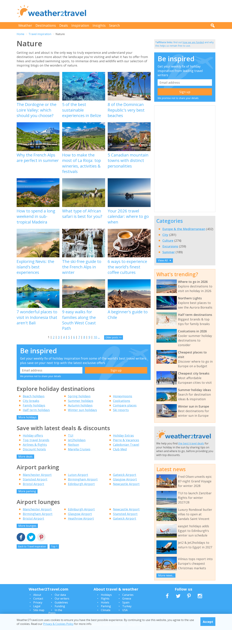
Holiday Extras (123, 435)
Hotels (105, 602)
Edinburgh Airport (81, 484)
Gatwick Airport (124, 475)
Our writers (62, 598)
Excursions (170, 246)
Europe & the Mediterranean (183, 229)
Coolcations (121, 401)
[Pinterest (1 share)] (41, 537)
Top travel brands (36, 440)
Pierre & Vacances (126, 440)
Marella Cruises (79, 449)
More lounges (27, 526)
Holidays (106, 595)
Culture (167, 240)
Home (20, 34)
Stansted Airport (35, 479)
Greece (126, 598)
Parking (106, 606)
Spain (125, 602)
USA (125, 610)
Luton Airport (78, 475)
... (99, 337)
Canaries (127, 595)
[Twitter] (31, 537)
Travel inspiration (40, 34)
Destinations (45, 25)
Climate (105, 610)
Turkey (126, 606)
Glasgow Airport (125, 479)
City (165, 235)
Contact (38, 598)
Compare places (125, 405)
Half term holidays (36, 410)
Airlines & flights (35, 445)
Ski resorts (121, 410)
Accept (208, 621)
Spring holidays (79, 396)
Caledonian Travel (126, 445)
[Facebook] (21, 537)
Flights (105, 598)
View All (164, 260)
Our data (60, 595)
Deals (63, 25)
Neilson (73, 445)
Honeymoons (122, 396)
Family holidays (34, 405)
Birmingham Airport (83, 479)
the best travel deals (191, 443)
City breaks (31, 401)
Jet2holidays (77, 440)
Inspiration (80, 25)
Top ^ (54, 546)
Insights (99, 25)
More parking (27, 491)
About (37, 595)
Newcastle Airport (126, 484)
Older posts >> (113, 337)
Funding (60, 606)
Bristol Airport (33, 484)
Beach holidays (33, 396)
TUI (70, 435)
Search (114, 25)
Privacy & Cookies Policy (58, 624)
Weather (25, 25)
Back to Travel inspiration (32, 546)
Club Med (120, 449)
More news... (166, 575)
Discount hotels (34, 449)
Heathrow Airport (81, 518)
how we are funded (193, 42)
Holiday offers (33, 435)
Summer (168, 252)
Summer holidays (80, 401)
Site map (38, 610)
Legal (36, 606)
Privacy (37, 602)
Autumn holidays (80, 405)
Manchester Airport (37, 475)
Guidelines (61, 602)
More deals (25, 456)
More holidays (27, 417)
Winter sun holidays (82, 410)
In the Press (55, 611)
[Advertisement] (153, 11)
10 (95, 337)
